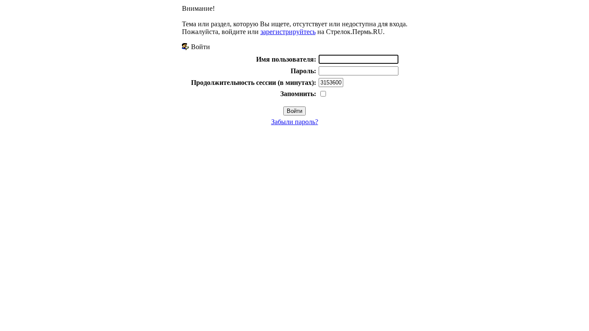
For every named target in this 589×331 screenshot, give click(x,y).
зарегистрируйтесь (288, 31)
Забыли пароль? (294, 121)
